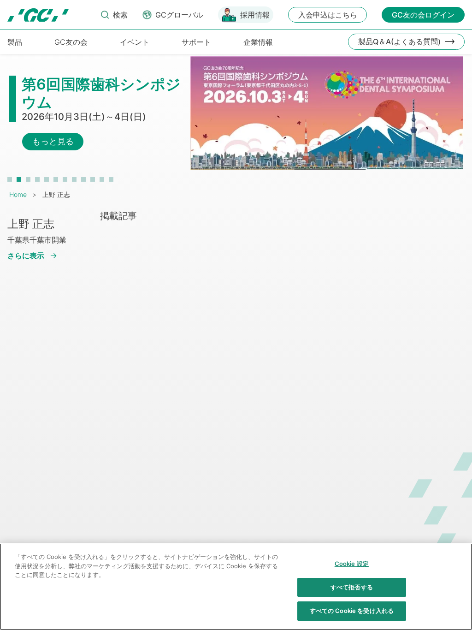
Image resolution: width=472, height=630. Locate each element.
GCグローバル (179, 14)
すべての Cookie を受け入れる (352, 610)
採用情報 (255, 14)
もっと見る (53, 141)
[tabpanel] (236, 117)
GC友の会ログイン (423, 14)
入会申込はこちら (327, 14)
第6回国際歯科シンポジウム (101, 93)
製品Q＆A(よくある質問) (399, 41)
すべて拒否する (351, 587)
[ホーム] (38, 15)
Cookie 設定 (352, 563)
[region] (236, 586)
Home (18, 194)
